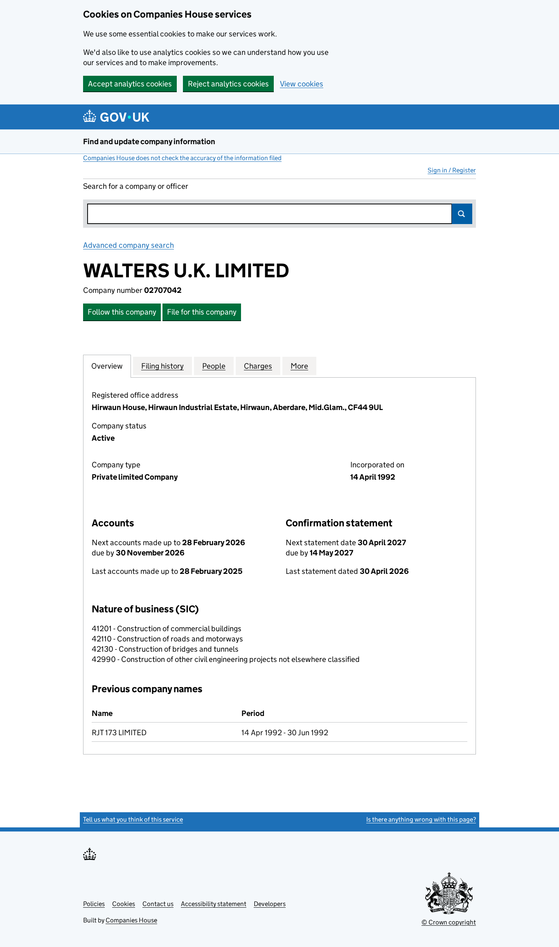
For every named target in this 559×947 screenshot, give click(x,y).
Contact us (158, 904)
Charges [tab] (258, 366)
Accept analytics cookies (130, 83)
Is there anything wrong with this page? (421, 819)
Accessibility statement (213, 904)
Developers (270, 904)
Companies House (131, 920)
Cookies (123, 904)
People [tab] (213, 366)
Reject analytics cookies (228, 83)
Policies (94, 904)
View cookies (301, 84)
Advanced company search (128, 245)
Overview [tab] (107, 366)
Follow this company (122, 312)
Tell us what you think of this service (133, 819)
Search (462, 214)
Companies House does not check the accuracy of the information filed (182, 158)
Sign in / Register (452, 170)
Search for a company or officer (135, 186)
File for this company (202, 312)
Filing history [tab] (162, 366)
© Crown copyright (449, 922)
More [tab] (299, 366)
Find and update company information (149, 141)
